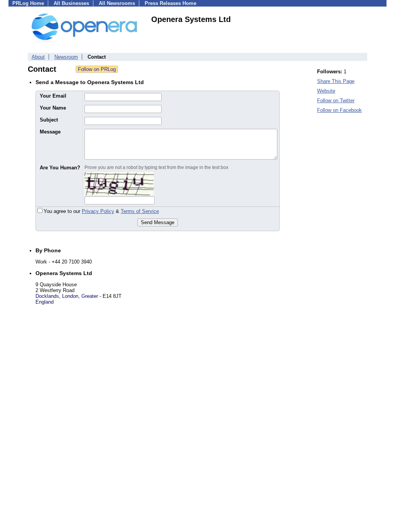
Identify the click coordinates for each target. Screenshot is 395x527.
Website (326, 91)
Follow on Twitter (335, 100)
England (44, 302)
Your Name (53, 108)
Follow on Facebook (339, 110)
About (38, 57)
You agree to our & (101, 211)
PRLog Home (28, 3)
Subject (49, 120)
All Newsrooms (117, 3)
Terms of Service (140, 211)
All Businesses (71, 3)
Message (50, 132)
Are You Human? (60, 168)
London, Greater (80, 296)
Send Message (157, 222)
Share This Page (335, 81)
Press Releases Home (170, 3)
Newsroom (66, 57)
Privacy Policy (98, 211)
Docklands (47, 296)
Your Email (53, 96)
